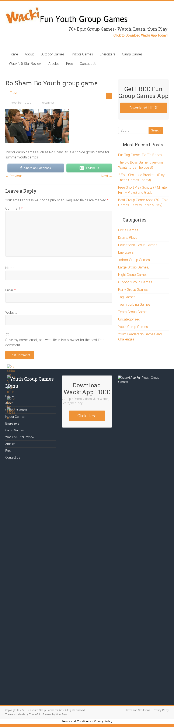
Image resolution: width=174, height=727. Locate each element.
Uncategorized (129, 319)
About (29, 54)
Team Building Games (134, 304)
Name (11, 268)
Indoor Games (82, 54)
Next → (106, 176)
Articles (53, 64)
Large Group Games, (133, 267)
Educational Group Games (137, 245)
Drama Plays (127, 238)
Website (11, 313)
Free (69, 64)
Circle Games (128, 230)
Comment (13, 208)
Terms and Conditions (138, 710)
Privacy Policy (161, 710)
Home (13, 54)
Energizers (107, 54)
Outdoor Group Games (135, 282)
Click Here (87, 415)
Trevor (15, 93)
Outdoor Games (53, 54)
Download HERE (144, 107)
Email (10, 290)
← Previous (13, 176)
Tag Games (126, 297)
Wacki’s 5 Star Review (25, 64)
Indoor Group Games (134, 260)
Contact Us (88, 64)
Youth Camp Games (133, 327)
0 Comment (48, 102)
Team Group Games (133, 312)
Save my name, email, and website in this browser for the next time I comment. (55, 342)
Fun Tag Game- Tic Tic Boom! (140, 155)
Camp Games (132, 54)
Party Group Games (133, 290)
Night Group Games (132, 275)
